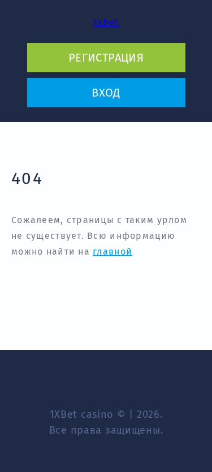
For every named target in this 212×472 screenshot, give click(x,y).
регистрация (106, 57)
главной (112, 251)
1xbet (106, 22)
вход (106, 92)
